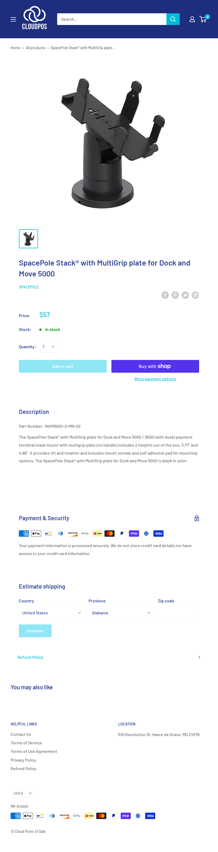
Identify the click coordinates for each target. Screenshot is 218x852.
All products (35, 47)
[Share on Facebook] (165, 295)
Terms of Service (26, 742)
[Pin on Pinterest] (175, 295)
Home (15, 47)
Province (97, 600)
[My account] (192, 19)
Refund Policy (30, 657)
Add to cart (62, 366)
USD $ (18, 793)
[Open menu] (13, 19)
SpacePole (29, 287)
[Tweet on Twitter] (185, 295)
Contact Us (21, 734)
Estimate (35, 630)
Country (26, 600)
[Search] (173, 19)
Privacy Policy (23, 759)
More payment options (155, 378)
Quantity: (27, 346)
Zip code (166, 600)
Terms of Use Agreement (34, 751)
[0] (203, 19)
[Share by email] (195, 295)
